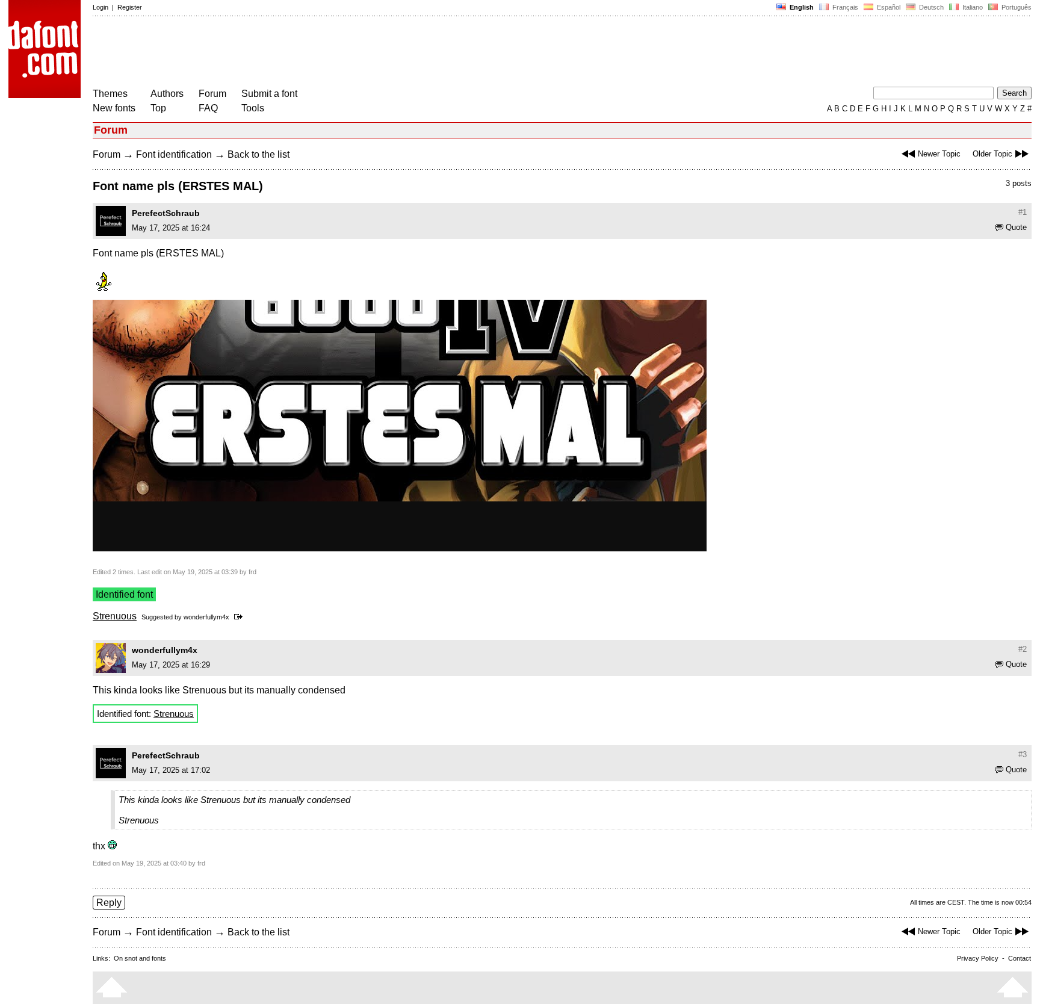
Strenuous (115, 616)
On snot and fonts (140, 958)
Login (100, 7)
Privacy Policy (977, 958)
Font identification (174, 154)
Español (887, 7)
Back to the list (258, 154)
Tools (252, 108)
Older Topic (992, 153)
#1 (1022, 212)
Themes (110, 93)
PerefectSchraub (166, 213)
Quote (1016, 227)
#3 (1022, 754)
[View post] (240, 617)
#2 (1022, 649)
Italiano (972, 7)
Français (844, 7)
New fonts (114, 108)
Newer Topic (939, 153)
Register (129, 7)
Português (1015, 7)
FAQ (208, 108)
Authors (167, 93)
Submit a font (269, 93)
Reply (109, 902)
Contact (1019, 958)
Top (158, 108)
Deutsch (930, 7)
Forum (212, 93)
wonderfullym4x (206, 617)
